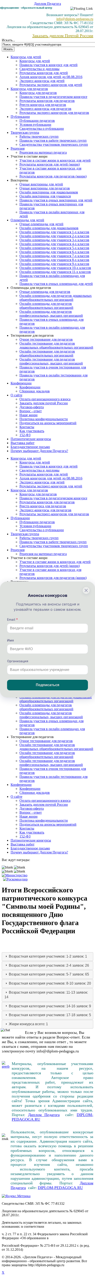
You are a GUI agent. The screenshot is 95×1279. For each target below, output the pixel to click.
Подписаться (47, 685)
